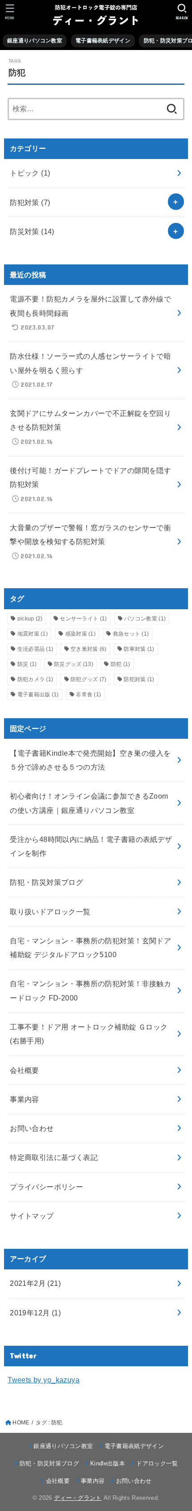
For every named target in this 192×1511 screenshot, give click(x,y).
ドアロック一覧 (157, 1463)
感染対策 (80, 634)
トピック (30, 173)
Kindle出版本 (107, 1463)
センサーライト (83, 618)
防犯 (120, 664)
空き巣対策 (89, 649)
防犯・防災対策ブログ (46, 882)
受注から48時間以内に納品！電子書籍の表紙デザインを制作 (91, 846)
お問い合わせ (32, 1128)
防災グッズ (73, 664)
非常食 (88, 694)
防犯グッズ (89, 679)
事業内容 (24, 1099)
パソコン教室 (145, 618)
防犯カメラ (35, 679)
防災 (27, 664)
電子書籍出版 (38, 694)
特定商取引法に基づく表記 (54, 1157)
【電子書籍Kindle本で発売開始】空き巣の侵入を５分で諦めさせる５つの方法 (90, 760)
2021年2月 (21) (35, 1283)
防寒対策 (139, 649)
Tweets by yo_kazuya (43, 1380)
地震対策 (32, 634)
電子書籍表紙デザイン (102, 40)
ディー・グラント (78, 1497)
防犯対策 (30, 202)
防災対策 (32, 231)
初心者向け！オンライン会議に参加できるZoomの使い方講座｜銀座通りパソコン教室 (89, 803)
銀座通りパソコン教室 (34, 40)
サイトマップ (32, 1216)
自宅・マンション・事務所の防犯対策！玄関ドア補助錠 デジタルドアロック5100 (90, 948)
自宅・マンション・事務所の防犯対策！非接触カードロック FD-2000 (90, 990)
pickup (30, 618)
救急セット (131, 634)
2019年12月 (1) (35, 1313)
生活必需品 (35, 649)
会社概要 (24, 1070)
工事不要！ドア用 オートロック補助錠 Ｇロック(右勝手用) (88, 1034)
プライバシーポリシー (46, 1187)
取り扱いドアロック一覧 (50, 912)
